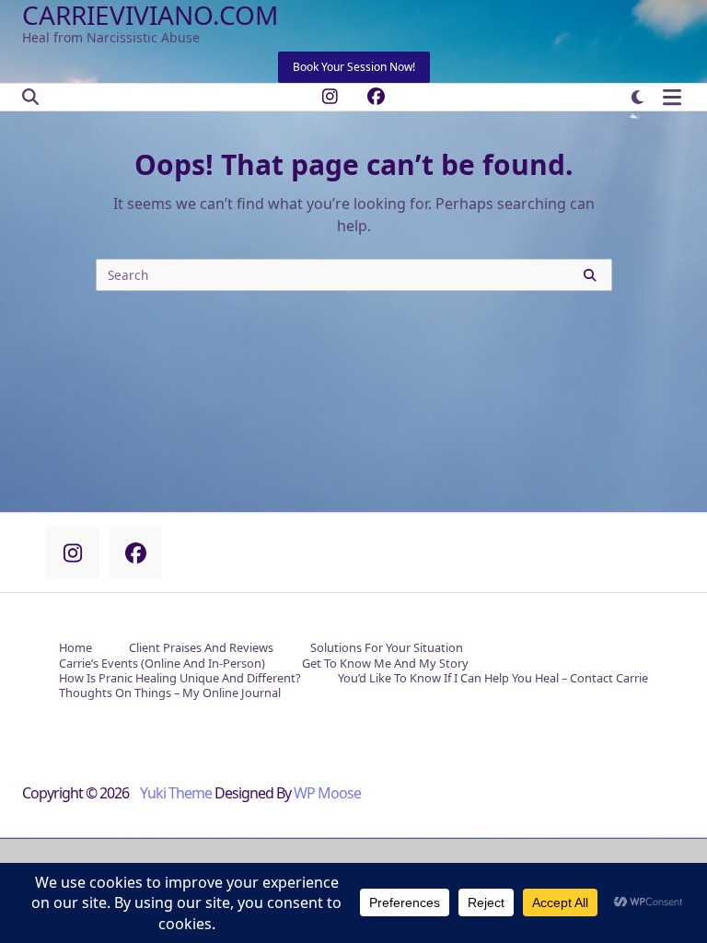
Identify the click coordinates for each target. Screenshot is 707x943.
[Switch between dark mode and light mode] (637, 97)
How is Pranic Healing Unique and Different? (180, 679)
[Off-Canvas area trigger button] (671, 97)
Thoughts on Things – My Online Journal (170, 694)
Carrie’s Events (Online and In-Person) (162, 663)
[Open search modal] (30, 97)
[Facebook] (376, 97)
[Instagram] (330, 97)
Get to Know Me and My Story (385, 663)
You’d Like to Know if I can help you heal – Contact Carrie (493, 679)
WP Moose (327, 793)
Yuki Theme (176, 793)
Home (75, 649)
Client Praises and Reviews (201, 649)
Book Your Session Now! (354, 67)
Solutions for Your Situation (386, 649)
